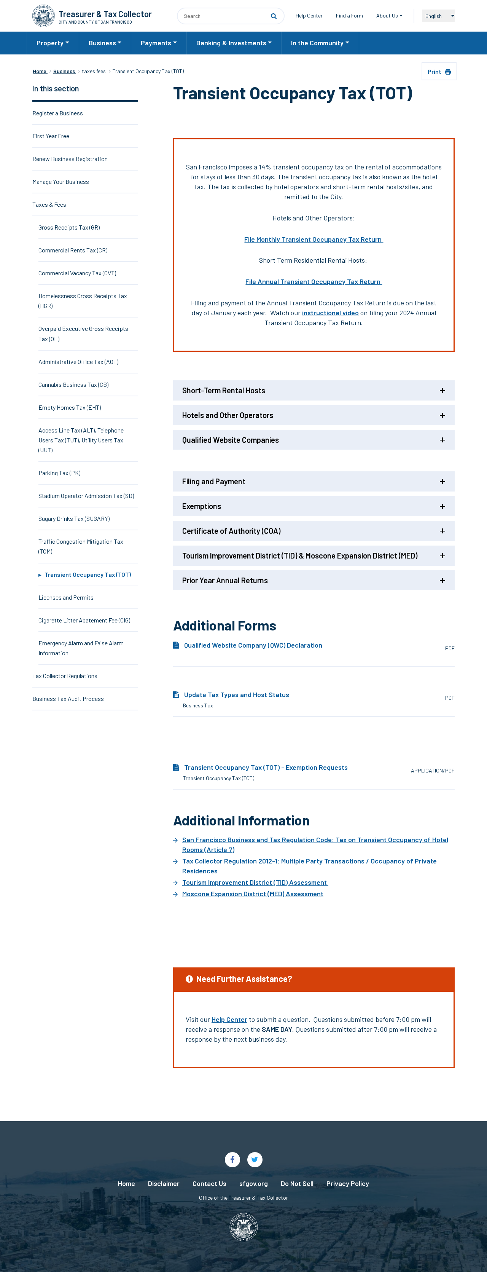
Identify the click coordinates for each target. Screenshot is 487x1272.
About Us (387, 15)
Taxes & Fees (49, 204)
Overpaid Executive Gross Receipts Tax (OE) (83, 333)
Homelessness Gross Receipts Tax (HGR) (82, 300)
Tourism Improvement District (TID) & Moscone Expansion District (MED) (299, 555)
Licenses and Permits (66, 597)
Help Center (309, 15)
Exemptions (201, 506)
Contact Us (209, 1183)
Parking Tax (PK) (59, 472)
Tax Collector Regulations (64, 675)
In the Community (317, 42)
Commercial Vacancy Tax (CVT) (77, 272)
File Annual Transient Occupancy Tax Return (313, 281)
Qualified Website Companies (230, 439)
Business (102, 42)
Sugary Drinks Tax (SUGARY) (74, 518)
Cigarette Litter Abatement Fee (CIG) (84, 620)
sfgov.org (253, 1183)
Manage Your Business (60, 181)
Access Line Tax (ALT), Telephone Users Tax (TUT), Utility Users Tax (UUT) (81, 439)
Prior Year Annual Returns (225, 580)
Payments (156, 42)
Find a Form (349, 15)
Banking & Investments (231, 42)
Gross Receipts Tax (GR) (69, 227)
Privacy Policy (347, 1183)
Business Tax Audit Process (68, 698)
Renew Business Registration (70, 158)
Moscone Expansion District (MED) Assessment (252, 893)
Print (435, 71)
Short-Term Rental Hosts (223, 390)
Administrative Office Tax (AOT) (78, 361)
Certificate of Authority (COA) (231, 530)
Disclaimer (164, 1183)
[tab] (314, 392)
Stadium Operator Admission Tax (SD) (86, 495)
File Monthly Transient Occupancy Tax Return (313, 239)
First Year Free (50, 135)
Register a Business (57, 113)
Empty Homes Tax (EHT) (69, 407)
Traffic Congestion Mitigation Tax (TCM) (80, 546)
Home (126, 1183)
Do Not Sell (297, 1183)
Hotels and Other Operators (227, 415)
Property (50, 42)
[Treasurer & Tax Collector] (43, 16)
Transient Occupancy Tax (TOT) (88, 574)
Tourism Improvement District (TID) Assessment (255, 882)
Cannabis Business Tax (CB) (73, 384)
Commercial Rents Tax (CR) (72, 250)
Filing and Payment (213, 481)
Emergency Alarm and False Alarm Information (81, 647)
